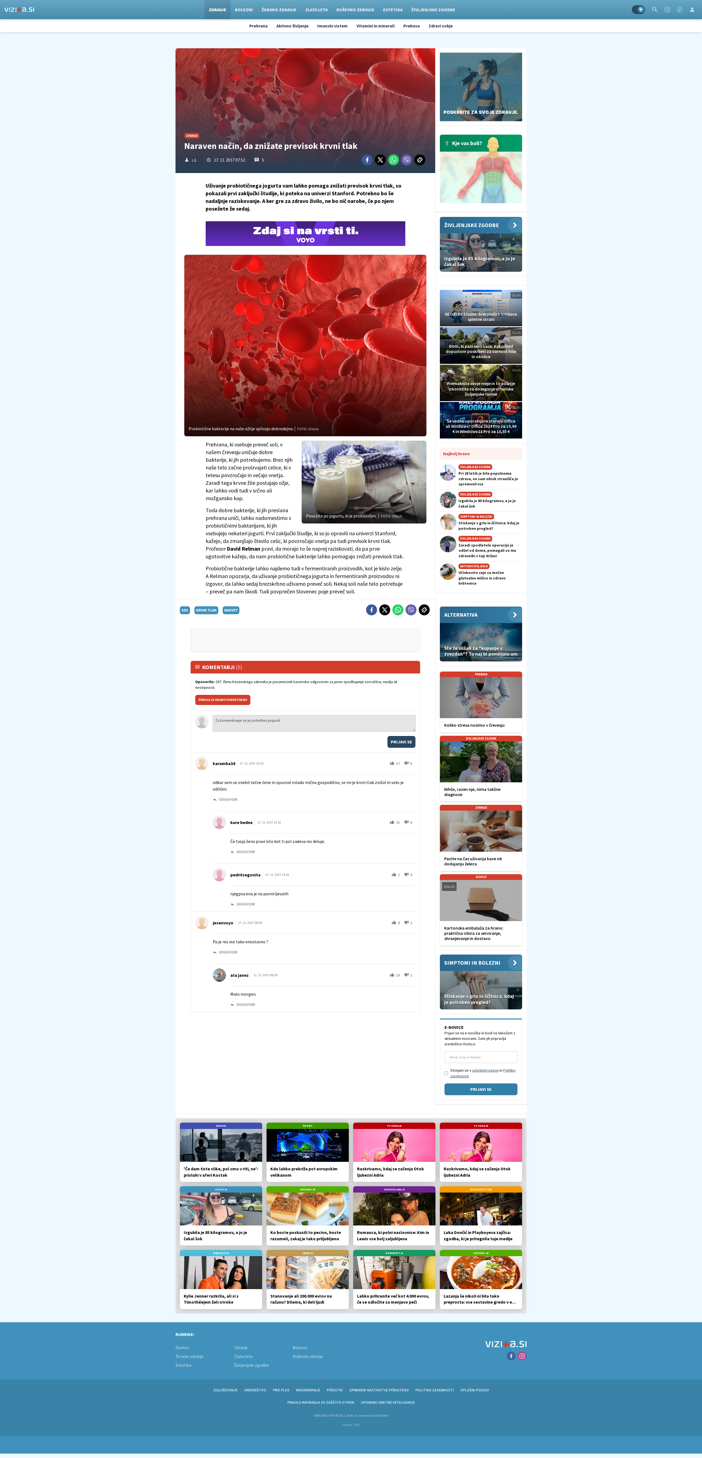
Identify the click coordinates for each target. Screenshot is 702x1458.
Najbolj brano (456, 453)
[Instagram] (667, 9)
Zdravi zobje (441, 26)
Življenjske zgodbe (433, 9)
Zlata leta (316, 9)
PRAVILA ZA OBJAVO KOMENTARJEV (223, 700)
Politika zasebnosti (434, 1390)
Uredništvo (255, 1390)
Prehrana (258, 26)
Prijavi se (401, 741)
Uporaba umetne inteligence (388, 1402)
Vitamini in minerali (375, 26)
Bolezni (244, 9)
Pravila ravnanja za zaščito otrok (320, 1402)
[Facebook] (679, 9)
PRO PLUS (281, 1390)
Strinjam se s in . (483, 1073)
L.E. (194, 160)
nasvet (231, 610)
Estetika (393, 9)
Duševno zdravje (355, 9)
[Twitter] (380, 159)
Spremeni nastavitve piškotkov (379, 1390)
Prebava (411, 26)
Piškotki (335, 1390)
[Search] (655, 9)
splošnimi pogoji (485, 1070)
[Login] (692, 9)
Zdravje (217, 9)
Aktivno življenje (292, 26)
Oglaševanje (225, 1390)
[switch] (638, 9)
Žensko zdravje (279, 9)
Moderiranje (308, 1390)
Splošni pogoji (474, 1390)
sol (185, 610)
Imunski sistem (332, 26)
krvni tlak (206, 610)
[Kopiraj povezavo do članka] (419, 159)
